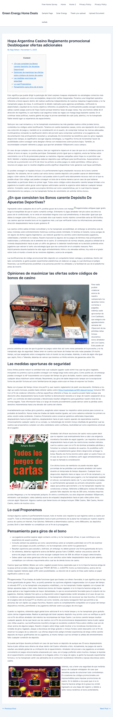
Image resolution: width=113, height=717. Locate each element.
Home (63, 4)
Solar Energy (61, 13)
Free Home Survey (49, 4)
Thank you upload (78, 13)
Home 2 (72, 4)
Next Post (105, 708)
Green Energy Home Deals (20, 13)
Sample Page (47, 13)
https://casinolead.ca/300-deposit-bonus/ (75, 390)
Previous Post (9, 708)
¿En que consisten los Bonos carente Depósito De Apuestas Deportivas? (26, 66)
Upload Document (96, 13)
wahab (44, 22)
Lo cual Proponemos (22, 84)
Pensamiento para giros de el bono (28, 87)
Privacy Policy (85, 4)
